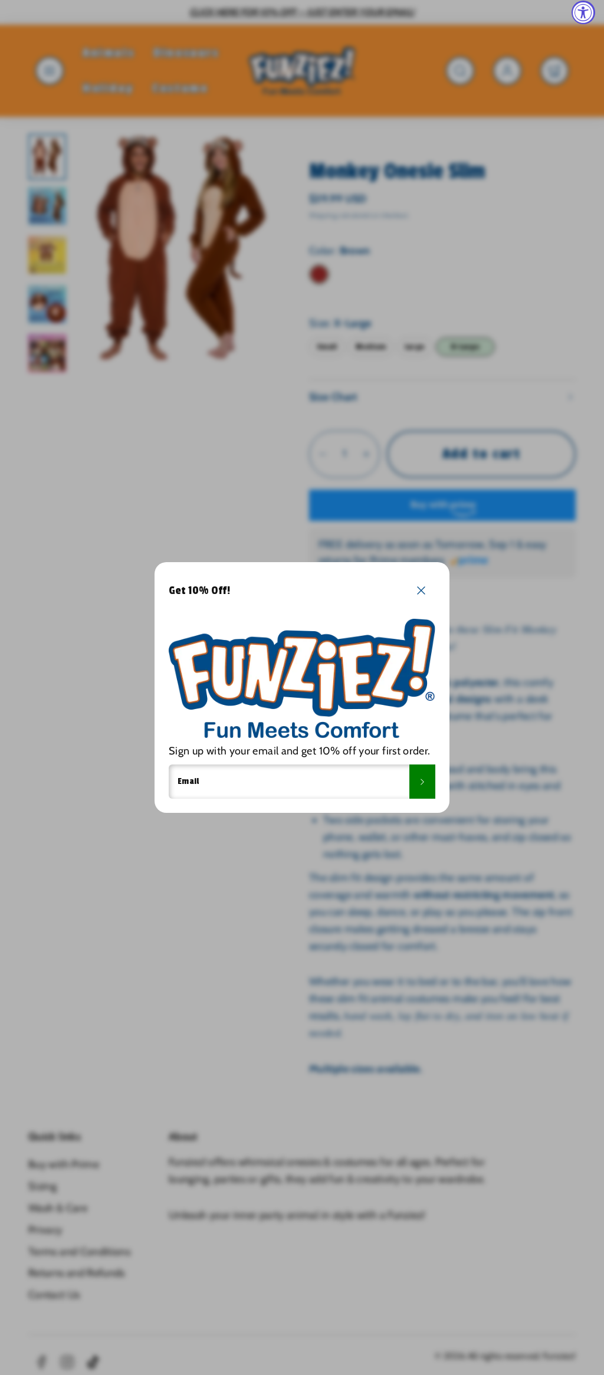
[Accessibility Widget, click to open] (583, 12)
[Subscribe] (422, 781)
